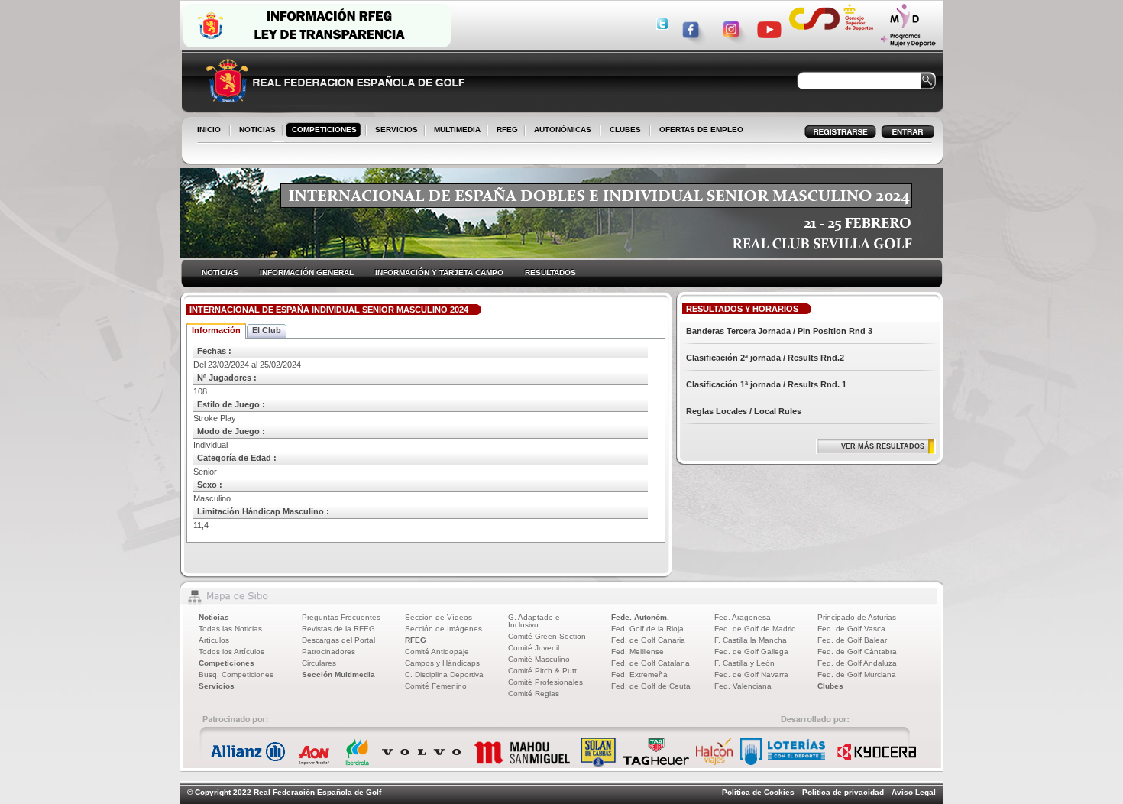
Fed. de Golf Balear (852, 640)
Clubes (830, 686)
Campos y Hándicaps (442, 663)
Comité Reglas (533, 693)
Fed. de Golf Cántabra (857, 651)
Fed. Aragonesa (742, 617)
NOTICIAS (254, 130)
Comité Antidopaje (437, 651)
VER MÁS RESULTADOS (882, 446)
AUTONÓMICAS (562, 129)
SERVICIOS (393, 130)
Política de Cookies (758, 792)
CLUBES (625, 129)
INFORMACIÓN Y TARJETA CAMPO (439, 272)
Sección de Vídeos (438, 617)
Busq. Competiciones (236, 674)
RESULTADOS (550, 272)
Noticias (214, 617)
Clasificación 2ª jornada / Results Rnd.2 (765, 357)
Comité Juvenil (533, 648)
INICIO (209, 129)
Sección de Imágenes (443, 628)
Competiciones (226, 663)
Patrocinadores (328, 651)
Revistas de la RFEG (338, 628)
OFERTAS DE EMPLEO (701, 129)
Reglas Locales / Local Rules (743, 411)
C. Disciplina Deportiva (444, 674)
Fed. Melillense (637, 651)
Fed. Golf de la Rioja (647, 628)
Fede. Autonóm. (640, 617)
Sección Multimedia (338, 674)
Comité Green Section (547, 636)
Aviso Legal (914, 792)
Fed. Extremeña (639, 674)
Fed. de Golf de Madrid (755, 628)
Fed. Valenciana (743, 686)
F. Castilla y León (744, 663)
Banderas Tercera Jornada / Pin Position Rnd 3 (779, 331)
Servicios (217, 686)
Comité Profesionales (545, 682)
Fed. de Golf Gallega (751, 651)
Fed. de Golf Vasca (851, 628)
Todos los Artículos (231, 651)
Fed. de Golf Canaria (648, 640)
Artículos (214, 640)
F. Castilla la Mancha (750, 640)
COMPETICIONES (324, 129)
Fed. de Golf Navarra (751, 674)
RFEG (504, 130)
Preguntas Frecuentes (341, 617)
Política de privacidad (843, 792)
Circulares (319, 663)
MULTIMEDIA (454, 130)
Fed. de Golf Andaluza (857, 663)
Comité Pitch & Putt (542, 670)
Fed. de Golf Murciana (856, 674)
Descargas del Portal (338, 640)
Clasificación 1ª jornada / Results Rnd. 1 (766, 384)
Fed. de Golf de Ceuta (651, 686)
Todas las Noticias (230, 628)
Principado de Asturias (856, 617)
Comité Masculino (539, 659)
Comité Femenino (436, 686)
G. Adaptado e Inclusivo (534, 621)
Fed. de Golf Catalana (650, 663)
